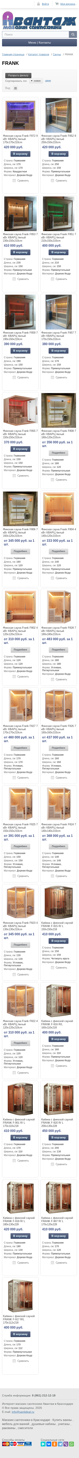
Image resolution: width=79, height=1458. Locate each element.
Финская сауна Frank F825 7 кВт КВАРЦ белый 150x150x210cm (20, 827)
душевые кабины (44, 1424)
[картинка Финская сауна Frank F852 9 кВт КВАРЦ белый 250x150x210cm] (58, 115)
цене (48, 80)
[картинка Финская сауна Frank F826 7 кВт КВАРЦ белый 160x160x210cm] (58, 705)
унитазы (64, 1424)
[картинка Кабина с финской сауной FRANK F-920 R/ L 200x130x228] (58, 1099)
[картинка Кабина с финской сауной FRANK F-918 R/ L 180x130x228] (20, 1197)
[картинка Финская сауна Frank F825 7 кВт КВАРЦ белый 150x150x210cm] (20, 804)
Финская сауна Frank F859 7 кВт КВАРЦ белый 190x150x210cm (20, 336)
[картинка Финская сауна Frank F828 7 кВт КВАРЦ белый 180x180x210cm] (58, 607)
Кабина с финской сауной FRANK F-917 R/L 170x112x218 (19, 1319)
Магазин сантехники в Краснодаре (26, 1420)
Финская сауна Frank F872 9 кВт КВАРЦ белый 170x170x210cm (20, 139)
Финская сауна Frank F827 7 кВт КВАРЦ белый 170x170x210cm (20, 729)
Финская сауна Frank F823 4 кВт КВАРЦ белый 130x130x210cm (20, 926)
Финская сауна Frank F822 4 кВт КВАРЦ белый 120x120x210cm (20, 1024)
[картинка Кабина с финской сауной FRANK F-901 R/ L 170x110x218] (20, 1099)
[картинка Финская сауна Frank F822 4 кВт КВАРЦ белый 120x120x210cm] (20, 1000)
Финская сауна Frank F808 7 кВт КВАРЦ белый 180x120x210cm (58, 434)
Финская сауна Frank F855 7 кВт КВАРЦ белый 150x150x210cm (20, 434)
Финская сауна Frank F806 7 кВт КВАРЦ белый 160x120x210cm (20, 532)
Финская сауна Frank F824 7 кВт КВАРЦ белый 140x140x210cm (58, 827)
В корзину (20, 153)
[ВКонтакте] (48, 1443)
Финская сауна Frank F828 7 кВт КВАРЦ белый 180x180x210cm (58, 631)
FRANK (10, 63)
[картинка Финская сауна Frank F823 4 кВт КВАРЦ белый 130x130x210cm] (20, 902)
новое (37, 80)
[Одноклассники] (54, 1443)
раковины (8, 1428)
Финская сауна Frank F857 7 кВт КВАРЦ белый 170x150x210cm (58, 336)
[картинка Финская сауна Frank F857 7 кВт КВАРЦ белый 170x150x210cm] (58, 312)
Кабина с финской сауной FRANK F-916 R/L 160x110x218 (57, 1024)
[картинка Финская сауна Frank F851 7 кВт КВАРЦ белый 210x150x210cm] (58, 213)
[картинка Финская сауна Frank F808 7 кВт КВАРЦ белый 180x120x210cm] (58, 410)
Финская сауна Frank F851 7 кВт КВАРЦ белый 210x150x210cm (58, 237)
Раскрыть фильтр (18, 75)
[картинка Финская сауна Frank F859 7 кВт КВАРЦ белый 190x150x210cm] (20, 312)
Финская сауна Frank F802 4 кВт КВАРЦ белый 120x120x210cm (20, 631)
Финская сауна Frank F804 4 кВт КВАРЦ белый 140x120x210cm (58, 532)
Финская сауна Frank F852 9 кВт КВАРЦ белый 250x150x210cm (58, 139)
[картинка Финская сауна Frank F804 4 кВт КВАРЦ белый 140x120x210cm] (58, 509)
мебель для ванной (15, 1424)
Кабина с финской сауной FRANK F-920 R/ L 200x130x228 (57, 1122)
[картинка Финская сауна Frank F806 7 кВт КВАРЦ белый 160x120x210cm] (20, 509)
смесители (25, 1428)
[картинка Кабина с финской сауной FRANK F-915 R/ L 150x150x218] (58, 902)
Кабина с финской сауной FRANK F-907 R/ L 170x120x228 (57, 1221)
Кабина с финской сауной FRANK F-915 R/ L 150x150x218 (57, 926)
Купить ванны (62, 1420)
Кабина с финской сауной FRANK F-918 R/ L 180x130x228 (19, 1221)
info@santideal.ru (23, 1411)
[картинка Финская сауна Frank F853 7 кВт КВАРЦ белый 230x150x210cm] (20, 213)
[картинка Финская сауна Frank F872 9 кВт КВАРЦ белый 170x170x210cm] (20, 115)
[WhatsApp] (71, 1443)
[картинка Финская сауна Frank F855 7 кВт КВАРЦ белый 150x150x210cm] (20, 410)
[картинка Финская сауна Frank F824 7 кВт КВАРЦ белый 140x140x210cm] (58, 804)
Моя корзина (67, 4)
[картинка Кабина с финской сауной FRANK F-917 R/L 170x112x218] (20, 1295)
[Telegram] (60, 1443)
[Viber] (65, 1443)
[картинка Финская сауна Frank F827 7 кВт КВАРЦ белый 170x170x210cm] (20, 705)
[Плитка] (15, 87)
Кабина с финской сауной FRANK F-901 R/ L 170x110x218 (19, 1122)
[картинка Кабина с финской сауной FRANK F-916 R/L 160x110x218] (58, 1000)
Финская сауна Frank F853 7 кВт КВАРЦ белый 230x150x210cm (20, 237)
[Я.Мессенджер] (43, 1443)
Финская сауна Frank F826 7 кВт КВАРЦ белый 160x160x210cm (58, 729)
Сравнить (23, 180)
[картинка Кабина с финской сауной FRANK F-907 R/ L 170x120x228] (58, 1197)
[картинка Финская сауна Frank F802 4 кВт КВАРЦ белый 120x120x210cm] (20, 607)
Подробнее (58, 452)
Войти (45, 4)
